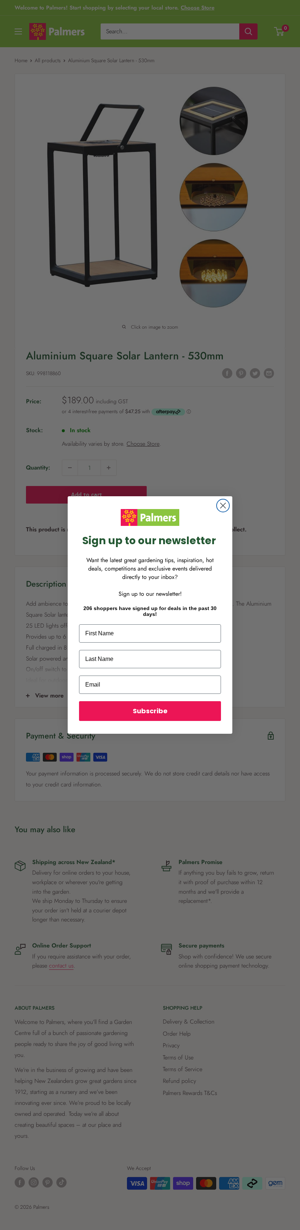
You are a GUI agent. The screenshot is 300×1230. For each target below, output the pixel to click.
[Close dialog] (223, 505)
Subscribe (150, 710)
